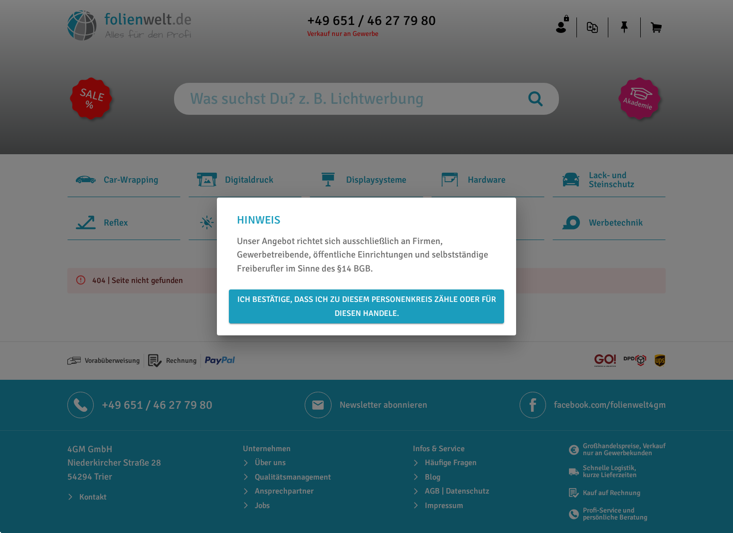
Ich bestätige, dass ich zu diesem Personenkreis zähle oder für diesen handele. (366, 306)
